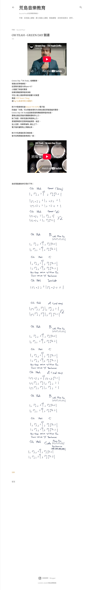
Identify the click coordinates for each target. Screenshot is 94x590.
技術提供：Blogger (49, 578)
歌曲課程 (52, 18)
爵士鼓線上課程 (42, 18)
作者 (21, 18)
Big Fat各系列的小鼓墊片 (23, 101)
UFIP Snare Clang (22, 98)
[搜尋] (80, 6)
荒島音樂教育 (32, 8)
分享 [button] (13, 472)
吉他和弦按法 (63, 18)
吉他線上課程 (29, 18)
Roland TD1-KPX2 (32, 107)
